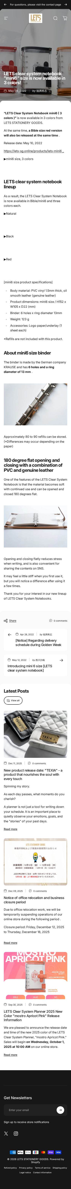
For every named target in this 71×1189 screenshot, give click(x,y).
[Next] (66, 4)
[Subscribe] (60, 1110)
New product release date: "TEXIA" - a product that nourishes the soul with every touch (33, 774)
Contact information (42, 1172)
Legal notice (25, 1172)
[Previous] (5, 4)
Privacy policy (26, 1168)
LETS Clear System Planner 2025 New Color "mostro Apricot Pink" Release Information (33, 1016)
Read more (10, 829)
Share (12, 620)
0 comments (60, 620)
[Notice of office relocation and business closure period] (35, 861)
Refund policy (10, 1168)
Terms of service (42, 1168)
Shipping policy (60, 1168)
